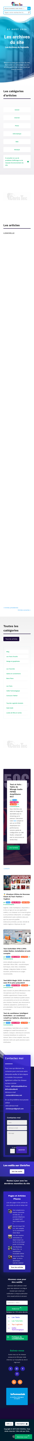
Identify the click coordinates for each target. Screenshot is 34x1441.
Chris (10, 264)
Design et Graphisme (12, 562)
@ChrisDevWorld (11, 1089)
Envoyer (21, 1150)
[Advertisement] (17, 198)
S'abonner (16, 1309)
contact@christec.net (14, 1095)
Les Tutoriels (17, 1321)
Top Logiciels (17, 1324)
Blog (25, 483)
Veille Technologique (18, 1329)
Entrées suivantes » (24, 610)
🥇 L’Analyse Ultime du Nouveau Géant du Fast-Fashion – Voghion (16, 896)
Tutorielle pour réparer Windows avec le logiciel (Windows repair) (16, 259)
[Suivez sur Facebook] (22, 1369)
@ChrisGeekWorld (18, 1086)
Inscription (22, 1424)
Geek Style (25, 902)
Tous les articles (11, 639)
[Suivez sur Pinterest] (17, 1374)
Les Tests (9, 377)
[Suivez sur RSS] (14, 1382)
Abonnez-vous (22, 1437)
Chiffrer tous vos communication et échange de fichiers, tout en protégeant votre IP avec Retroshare (17, 516)
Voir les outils (17, 1171)
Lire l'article (13, 848)
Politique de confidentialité (18, 1338)
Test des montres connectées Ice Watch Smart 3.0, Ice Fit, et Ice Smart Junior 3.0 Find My (19, 1240)
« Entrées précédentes (10, 607)
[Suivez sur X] (10, 1369)
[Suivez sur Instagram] (16, 1369)
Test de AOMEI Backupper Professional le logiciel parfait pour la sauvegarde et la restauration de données (16, 593)
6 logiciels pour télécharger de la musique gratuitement (17, 478)
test (15, 821)
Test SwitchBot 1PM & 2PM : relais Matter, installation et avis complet (16, 951)
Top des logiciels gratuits (14, 450)
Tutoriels (8, 266)
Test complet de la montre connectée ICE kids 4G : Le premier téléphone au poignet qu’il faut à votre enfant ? (19, 1216)
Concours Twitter (11, 302)
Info (9, 1424)
